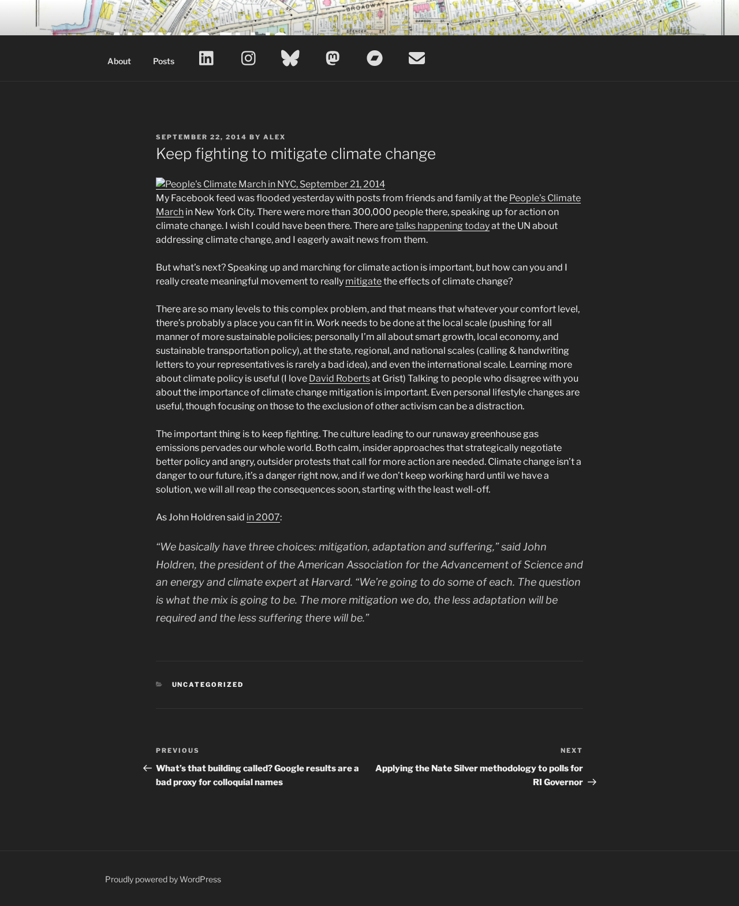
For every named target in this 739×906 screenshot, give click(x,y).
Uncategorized (208, 685)
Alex (274, 137)
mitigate (363, 281)
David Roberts (339, 378)
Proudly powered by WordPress (163, 879)
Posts (163, 61)
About (119, 61)
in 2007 (263, 517)
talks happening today (442, 225)
